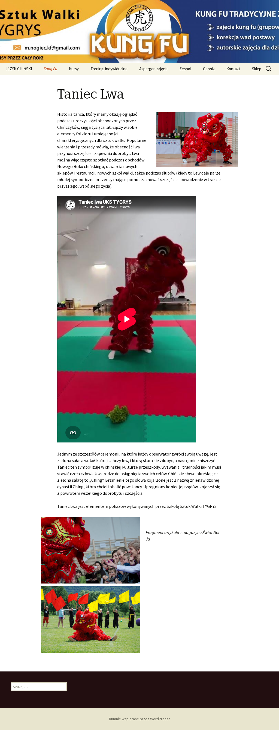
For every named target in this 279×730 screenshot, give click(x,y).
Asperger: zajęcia (153, 68)
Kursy (74, 68)
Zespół (185, 68)
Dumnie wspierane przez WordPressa (139, 718)
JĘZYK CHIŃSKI (18, 68)
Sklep (256, 68)
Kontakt (233, 68)
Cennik (209, 68)
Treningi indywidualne (109, 68)
